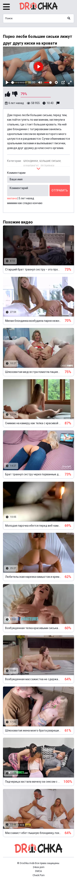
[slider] (19, 82)
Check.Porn (39, 875)
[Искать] (69, 18)
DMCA (38, 871)
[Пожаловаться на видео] (58, 103)
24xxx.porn (38, 867)
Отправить (60, 190)
